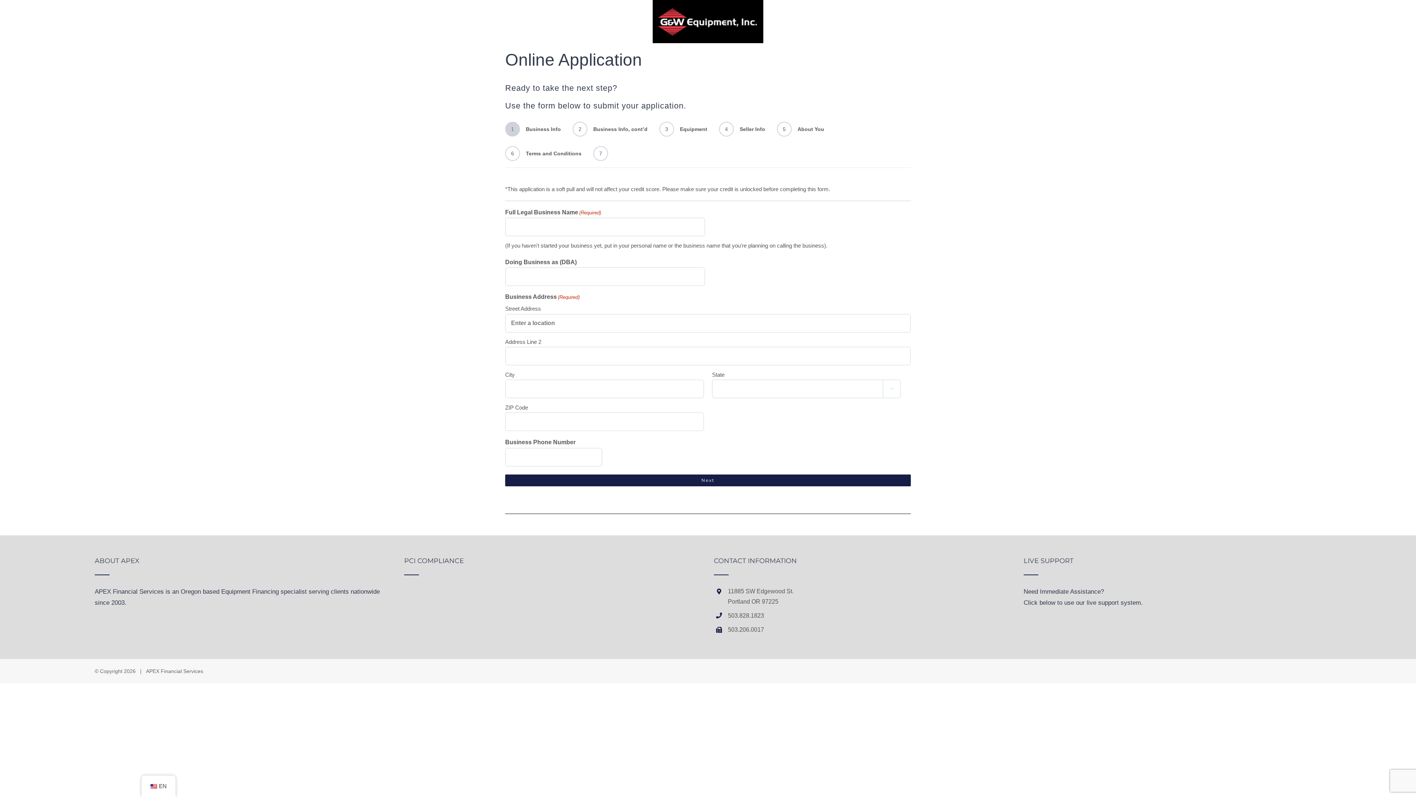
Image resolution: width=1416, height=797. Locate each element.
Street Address (523, 309)
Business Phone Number (540, 442)
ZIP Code (516, 407)
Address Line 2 (523, 342)
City (510, 375)
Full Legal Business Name (553, 212)
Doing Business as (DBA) (541, 262)
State (718, 375)
